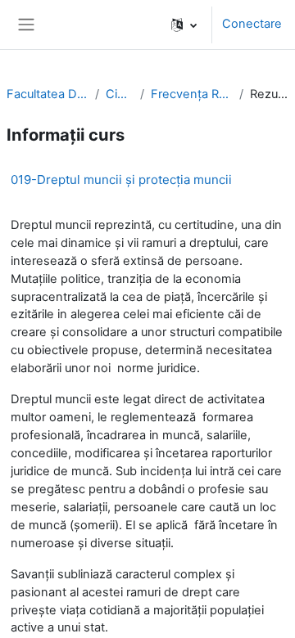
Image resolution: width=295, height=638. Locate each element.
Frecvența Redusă (192, 94)
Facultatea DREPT (47, 94)
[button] (184, 24)
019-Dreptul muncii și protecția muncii (121, 179)
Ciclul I (120, 94)
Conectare (252, 23)
